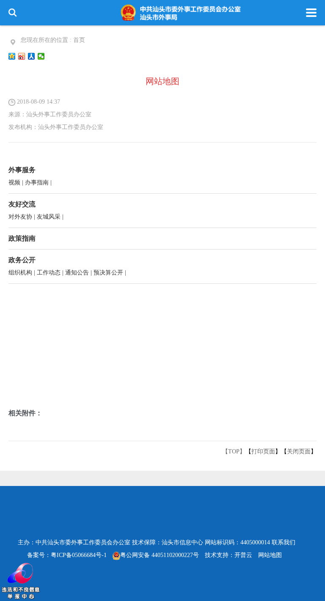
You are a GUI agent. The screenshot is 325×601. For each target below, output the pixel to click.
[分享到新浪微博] (21, 56)
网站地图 (270, 555)
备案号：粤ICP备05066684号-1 (67, 555)
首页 (79, 40)
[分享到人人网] (31, 56)
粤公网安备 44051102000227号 (159, 555)
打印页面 (263, 451)
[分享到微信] (41, 56)
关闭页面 (299, 451)
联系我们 (283, 542)
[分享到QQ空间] (12, 56)
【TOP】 (233, 451)
